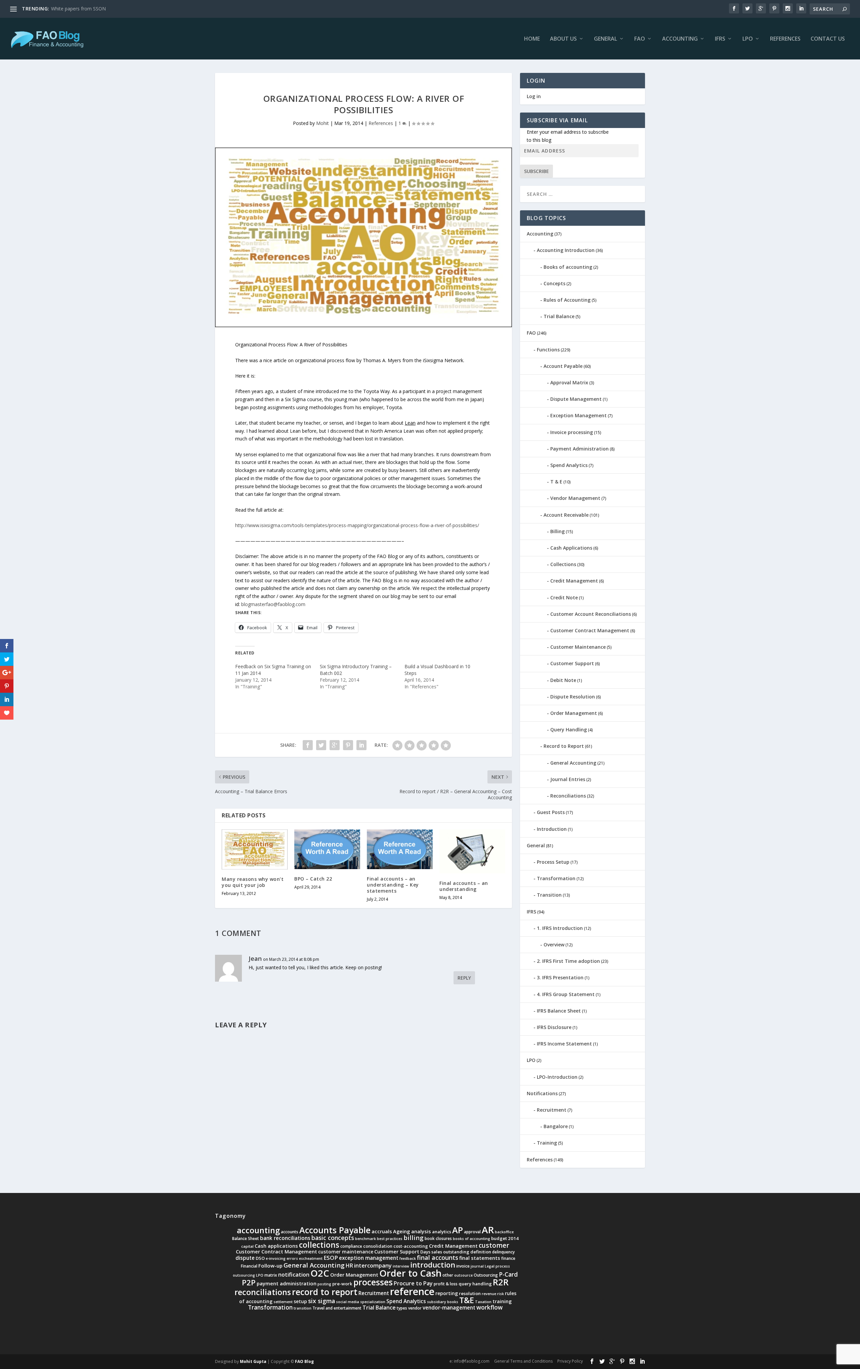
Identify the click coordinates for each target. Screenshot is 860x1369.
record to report (324, 1291)
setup (300, 1301)
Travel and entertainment (336, 1308)
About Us (563, 39)
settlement (283, 1301)
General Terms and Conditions (523, 1361)
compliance (351, 1246)
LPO (747, 39)
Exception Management (578, 415)
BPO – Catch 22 (313, 878)
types (402, 1308)
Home (532, 39)
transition (302, 1308)
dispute (245, 1257)
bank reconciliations (285, 1238)
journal (477, 1266)
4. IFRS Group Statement (566, 994)
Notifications (542, 1093)
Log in (534, 96)
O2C (319, 1273)
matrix (270, 1275)
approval (472, 1232)
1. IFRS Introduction (560, 928)
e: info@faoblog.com (469, 1361)
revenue (489, 1293)
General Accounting (573, 763)
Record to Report (564, 746)
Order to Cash (410, 1273)
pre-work (342, 1284)
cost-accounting (410, 1246)
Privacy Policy (570, 1361)
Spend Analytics (569, 465)
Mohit (322, 123)
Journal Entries (567, 779)
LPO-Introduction (557, 1077)
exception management (368, 1257)
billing (413, 1237)
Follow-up (270, 1265)
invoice (463, 1266)
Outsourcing (486, 1275)
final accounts (437, 1257)
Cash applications (276, 1245)
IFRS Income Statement (564, 1043)
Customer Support (572, 663)
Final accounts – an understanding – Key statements (393, 884)
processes (373, 1282)
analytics (441, 1232)
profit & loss (446, 1284)
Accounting (680, 39)
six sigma (321, 1301)
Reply (464, 978)
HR (349, 1265)
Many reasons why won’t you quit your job (253, 882)
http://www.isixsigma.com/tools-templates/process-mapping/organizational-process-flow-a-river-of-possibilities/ (357, 525)
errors (292, 1258)
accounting (258, 1230)
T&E (466, 1300)
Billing (557, 531)
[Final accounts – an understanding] (472, 851)
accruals (382, 1231)
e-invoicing (276, 1258)
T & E (556, 481)
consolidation (377, 1246)
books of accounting (471, 1238)
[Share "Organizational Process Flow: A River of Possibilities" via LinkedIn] (361, 745)
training (502, 1301)
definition (480, 1252)
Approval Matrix (569, 382)
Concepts (554, 283)
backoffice (504, 1232)
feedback (407, 1258)
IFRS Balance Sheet (559, 1011)
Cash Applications (571, 548)
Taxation (483, 1301)
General (605, 39)
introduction (432, 1265)
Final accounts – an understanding (463, 886)
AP (457, 1230)
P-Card (508, 1274)
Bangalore (556, 1126)
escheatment (310, 1258)
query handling (475, 1284)
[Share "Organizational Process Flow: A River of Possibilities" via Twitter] (321, 745)
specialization (372, 1301)
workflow (489, 1307)
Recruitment (551, 1110)
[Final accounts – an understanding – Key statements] (400, 849)
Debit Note (563, 680)
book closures (438, 1238)
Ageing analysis (412, 1231)
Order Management (573, 713)
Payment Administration (579, 448)
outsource (463, 1275)
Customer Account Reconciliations (590, 614)
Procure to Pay (413, 1283)
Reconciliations (568, 796)
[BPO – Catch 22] (327, 849)
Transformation (556, 878)
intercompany (373, 1265)
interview (401, 1266)
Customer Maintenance (578, 647)
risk (500, 1293)
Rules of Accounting (567, 300)
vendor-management (449, 1307)
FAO (639, 39)
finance (508, 1258)
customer (494, 1245)
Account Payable (563, 366)
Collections (563, 564)
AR (488, 1229)
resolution (470, 1293)
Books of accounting (568, 267)
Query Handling (568, 729)
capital (247, 1246)
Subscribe (536, 171)
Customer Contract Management (589, 630)
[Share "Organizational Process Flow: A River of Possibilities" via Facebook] (307, 745)
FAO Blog (304, 1361)
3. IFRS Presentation (560, 977)
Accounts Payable (335, 1230)
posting (324, 1284)
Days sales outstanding (444, 1252)
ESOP (331, 1257)
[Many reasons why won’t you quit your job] (255, 849)
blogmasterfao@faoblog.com (273, 604)
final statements (479, 1257)
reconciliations (262, 1292)
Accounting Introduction (566, 250)
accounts (289, 1232)
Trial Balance (559, 316)
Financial (249, 1266)
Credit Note (564, 597)
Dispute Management (576, 399)
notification (293, 1274)
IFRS (720, 39)
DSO (260, 1258)
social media (347, 1301)
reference (412, 1291)
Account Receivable (566, 515)
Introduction (552, 829)
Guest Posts (551, 812)
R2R (501, 1282)
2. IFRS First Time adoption (568, 961)
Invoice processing (571, 432)
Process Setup (553, 862)
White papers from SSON (78, 8)
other (447, 1275)
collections (319, 1245)
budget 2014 (505, 1238)
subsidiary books (442, 1301)
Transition (549, 895)
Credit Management (574, 580)
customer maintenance (345, 1251)
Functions (548, 349)
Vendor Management (575, 498)
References (785, 39)
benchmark (365, 1238)
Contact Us (828, 39)
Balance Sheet (245, 1238)
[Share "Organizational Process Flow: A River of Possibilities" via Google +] (334, 745)
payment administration (286, 1283)
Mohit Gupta (253, 1361)
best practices (389, 1238)
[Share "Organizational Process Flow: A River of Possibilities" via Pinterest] (348, 745)
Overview (554, 944)
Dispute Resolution (572, 696)
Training (547, 1143)
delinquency (503, 1252)
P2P (249, 1282)
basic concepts (332, 1238)
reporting (446, 1293)
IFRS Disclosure (554, 1027)
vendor (415, 1308)
